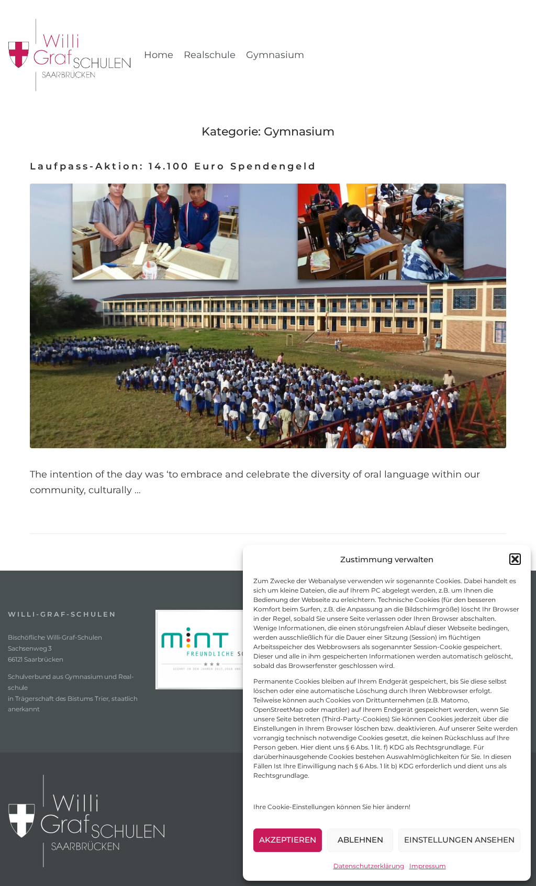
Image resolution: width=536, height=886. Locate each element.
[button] (515, 559)
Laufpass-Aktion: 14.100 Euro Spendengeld (173, 166)
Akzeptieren (287, 840)
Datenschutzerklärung (368, 866)
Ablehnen (360, 840)
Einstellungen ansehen (459, 840)
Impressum (427, 866)
